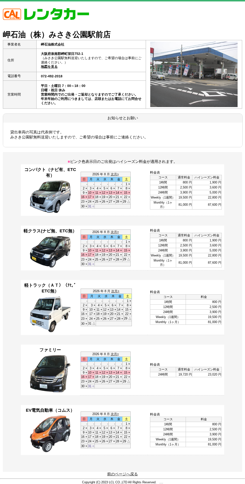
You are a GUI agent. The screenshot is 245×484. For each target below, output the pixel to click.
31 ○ (91, 206)
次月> (115, 174)
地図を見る (49, 66)
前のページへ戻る (122, 474)
